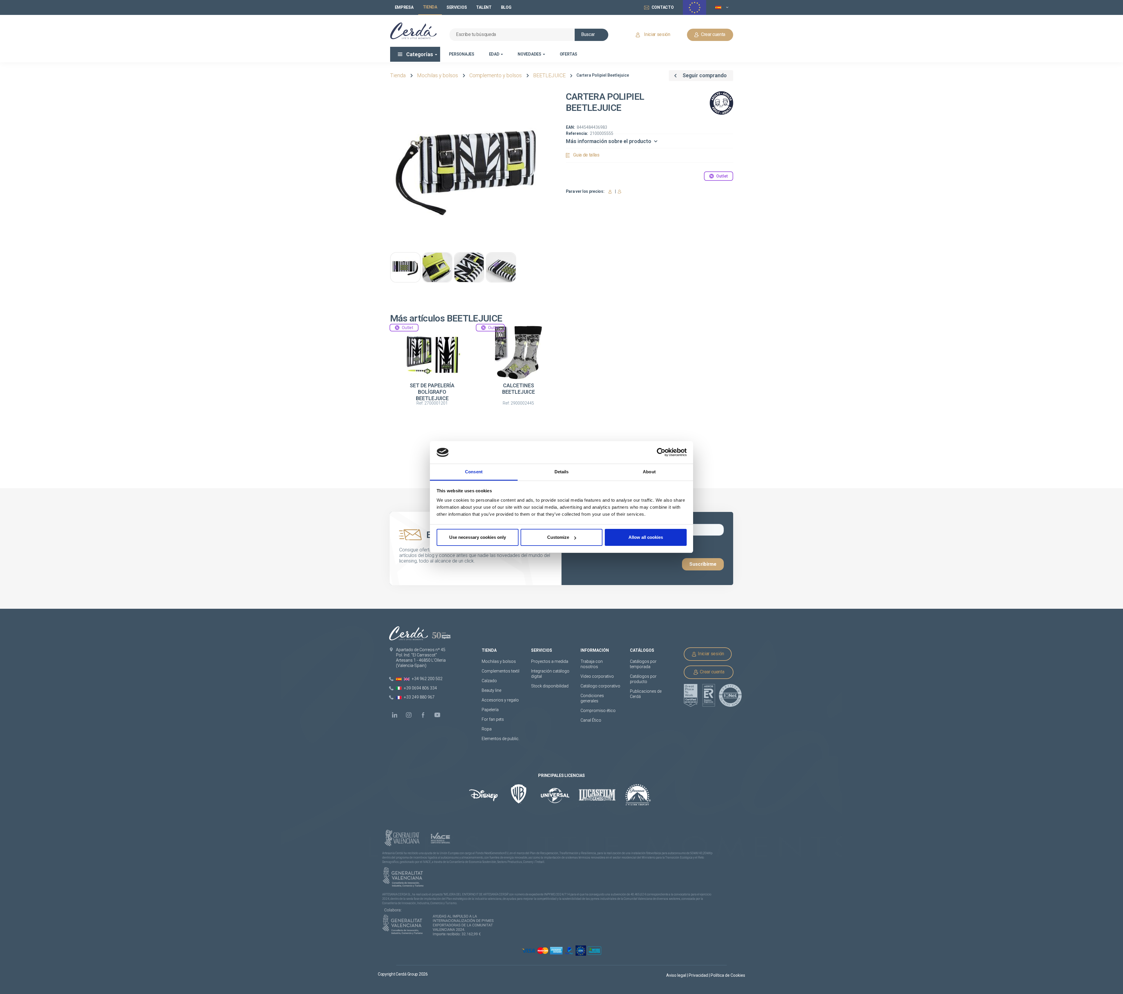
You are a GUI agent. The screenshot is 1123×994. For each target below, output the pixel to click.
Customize (558, 537)
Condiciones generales (592, 698)
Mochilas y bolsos (437, 75)
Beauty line (491, 690)
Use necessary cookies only (477, 537)
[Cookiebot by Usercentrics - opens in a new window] (661, 452)
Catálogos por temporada (643, 664)
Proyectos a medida (549, 661)
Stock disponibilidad (550, 686)
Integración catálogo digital (550, 674)
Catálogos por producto (643, 679)
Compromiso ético (598, 710)
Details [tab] (561, 471)
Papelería (490, 709)
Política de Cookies (728, 975)
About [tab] (649, 471)
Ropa (487, 729)
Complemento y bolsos (495, 75)
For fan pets (493, 719)
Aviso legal (676, 975)
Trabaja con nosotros (592, 664)
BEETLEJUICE (549, 75)
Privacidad (699, 975)
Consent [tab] (474, 471)
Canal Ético (591, 720)
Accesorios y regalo (500, 700)
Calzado (489, 680)
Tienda (398, 75)
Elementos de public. (500, 738)
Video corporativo (597, 676)
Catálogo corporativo (600, 686)
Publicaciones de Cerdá (646, 694)
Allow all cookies (645, 537)
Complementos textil (500, 671)
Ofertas (568, 54)
